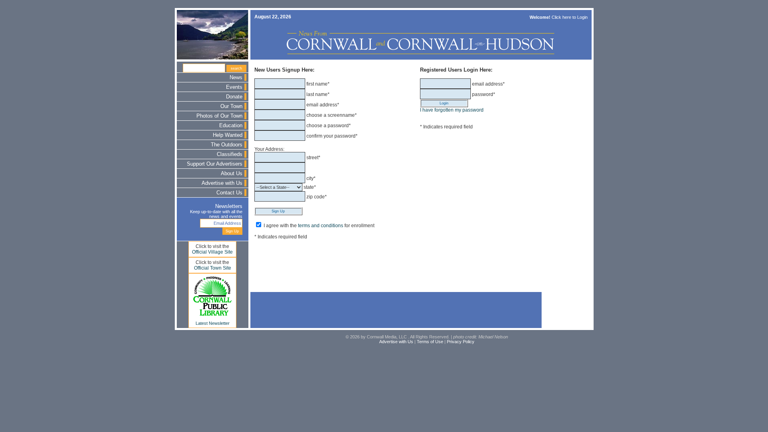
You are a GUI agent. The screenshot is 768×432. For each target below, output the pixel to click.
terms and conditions (320, 225)
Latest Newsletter (213, 323)
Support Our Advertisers (214, 164)
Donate (234, 97)
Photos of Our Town (219, 116)
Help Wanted (227, 135)
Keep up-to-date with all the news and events (216, 214)
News (236, 77)
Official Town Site (212, 268)
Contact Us (229, 193)
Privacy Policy (460, 341)
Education (230, 125)
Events (234, 87)
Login (582, 17)
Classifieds (229, 154)
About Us (231, 173)
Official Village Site (212, 252)
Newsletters (228, 206)
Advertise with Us (222, 183)
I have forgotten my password (452, 110)
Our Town (231, 106)
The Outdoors (226, 145)
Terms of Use (430, 341)
